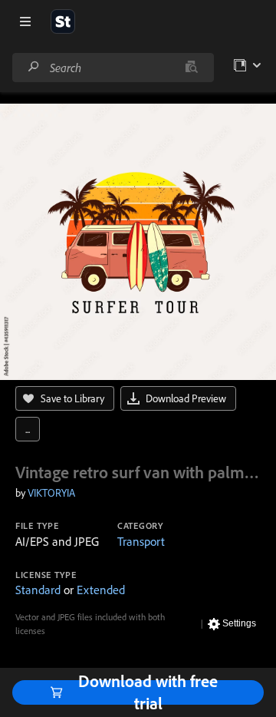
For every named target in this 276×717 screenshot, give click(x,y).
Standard (38, 589)
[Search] (33, 67)
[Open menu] (25, 21)
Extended (101, 589)
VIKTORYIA (51, 493)
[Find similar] (191, 67)
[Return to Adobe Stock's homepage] (63, 21)
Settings (239, 623)
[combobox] (113, 67)
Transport (141, 541)
